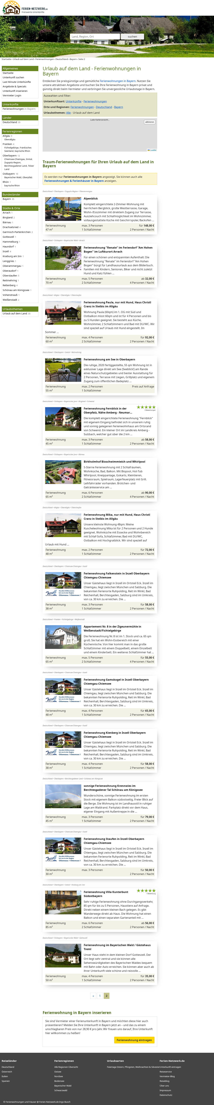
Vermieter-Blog (167, 1076)
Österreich (7, 1071)
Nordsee (58, 1076)
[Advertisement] (187, 116)
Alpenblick (91, 198)
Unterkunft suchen (13, 77)
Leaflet (153, 150)
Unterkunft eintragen (170, 1066)
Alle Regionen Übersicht (66, 1066)
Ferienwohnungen (82, 107)
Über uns (164, 1085)
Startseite (8, 72)
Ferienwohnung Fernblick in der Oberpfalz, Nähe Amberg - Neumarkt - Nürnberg (108, 412)
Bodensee (59, 1080)
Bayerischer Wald (62, 1085)
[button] (79, 209)
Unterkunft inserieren (15, 90)
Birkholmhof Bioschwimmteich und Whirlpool (114, 461)
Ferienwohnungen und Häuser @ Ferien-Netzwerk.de (32, 1101)
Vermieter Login (12, 95)
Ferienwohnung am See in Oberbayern (109, 359)
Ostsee (57, 1071)
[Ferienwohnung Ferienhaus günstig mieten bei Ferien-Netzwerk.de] (25, 14)
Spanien (6, 1080)
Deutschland (8, 1066)
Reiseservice (166, 1071)
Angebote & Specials (14, 86)
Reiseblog (164, 1080)
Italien (5, 1076)
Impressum (165, 1090)
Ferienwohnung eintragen (134, 1040)
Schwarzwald (60, 1090)
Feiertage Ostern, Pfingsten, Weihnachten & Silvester (133, 1066)
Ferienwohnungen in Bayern (118, 81)
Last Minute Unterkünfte (17, 81)
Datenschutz (166, 1094)
